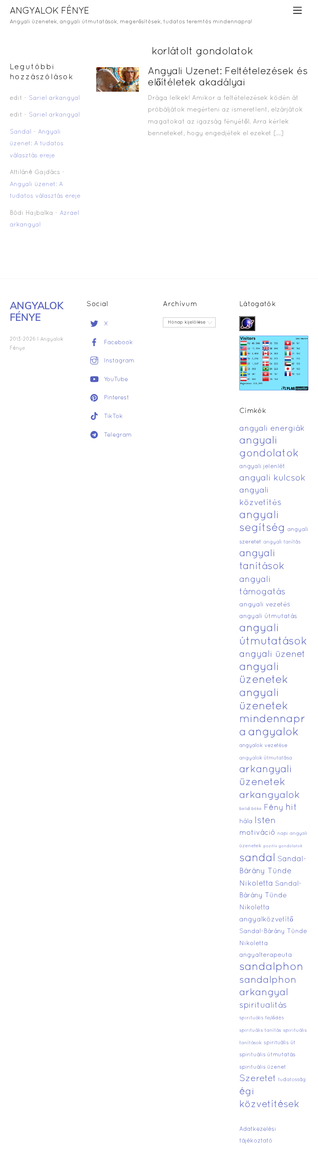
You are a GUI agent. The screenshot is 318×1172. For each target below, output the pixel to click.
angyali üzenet (272, 654)
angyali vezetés (264, 605)
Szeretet (257, 1079)
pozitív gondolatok (282, 846)
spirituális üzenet (262, 1067)
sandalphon (271, 967)
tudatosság (292, 1080)
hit (291, 808)
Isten (265, 821)
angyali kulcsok (272, 478)
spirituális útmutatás (267, 1054)
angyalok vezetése (263, 745)
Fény (273, 808)
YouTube (115, 379)
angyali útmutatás (268, 616)
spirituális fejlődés (261, 1018)
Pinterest (115, 398)
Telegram (117, 435)
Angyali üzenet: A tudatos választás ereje (37, 143)
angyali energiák (271, 428)
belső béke (250, 809)
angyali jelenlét (262, 466)
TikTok (112, 416)
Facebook (117, 342)
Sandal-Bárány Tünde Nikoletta (272, 871)
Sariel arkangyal (54, 98)
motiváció (257, 833)
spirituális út (280, 1043)
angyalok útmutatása (265, 758)
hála (245, 821)
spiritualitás (263, 1005)
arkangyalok (269, 795)
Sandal (20, 132)
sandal (257, 858)
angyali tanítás (282, 542)
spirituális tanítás (260, 1030)
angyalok (273, 732)
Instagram (118, 361)
